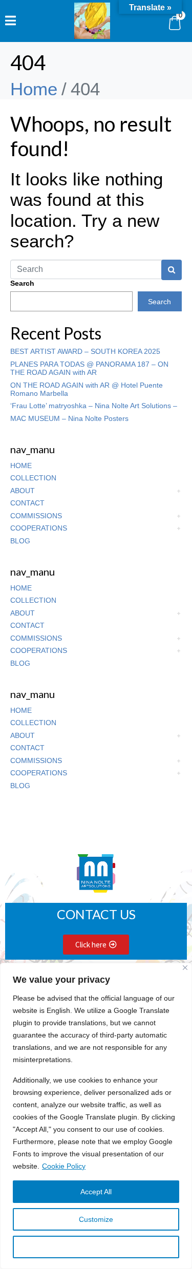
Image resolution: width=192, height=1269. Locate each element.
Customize (96, 1219)
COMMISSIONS (36, 516)
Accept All (96, 1192)
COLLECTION (33, 478)
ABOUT (22, 491)
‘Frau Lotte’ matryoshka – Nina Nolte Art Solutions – (93, 405)
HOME (21, 465)
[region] (96, 1116)
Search (22, 283)
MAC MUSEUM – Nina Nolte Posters (69, 418)
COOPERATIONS (38, 528)
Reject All (96, 1247)
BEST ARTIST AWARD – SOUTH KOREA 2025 (85, 351)
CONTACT (27, 503)
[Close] (185, 967)
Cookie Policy (64, 1166)
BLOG (20, 541)
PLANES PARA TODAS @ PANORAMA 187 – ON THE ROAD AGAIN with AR (89, 368)
